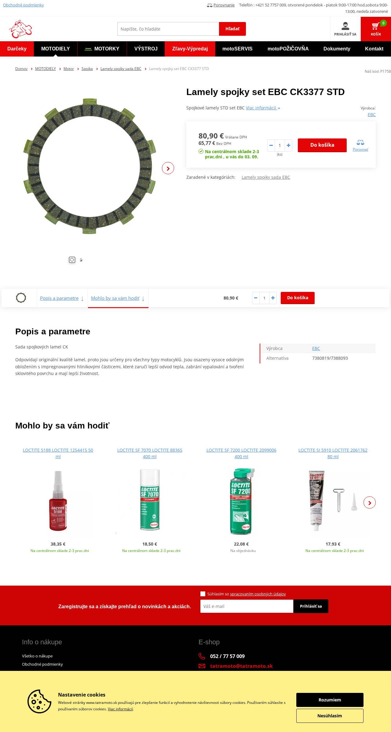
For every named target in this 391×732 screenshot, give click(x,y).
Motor (69, 68)
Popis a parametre (59, 298)
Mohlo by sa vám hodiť (115, 298)
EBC (372, 114)
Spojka (87, 68)
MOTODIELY (45, 68)
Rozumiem (330, 700)
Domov (21, 68)
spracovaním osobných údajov (258, 594)
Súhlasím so (246, 594)
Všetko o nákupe (37, 656)
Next (168, 168)
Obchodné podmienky (23, 5)
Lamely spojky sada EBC (120, 68)
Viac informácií (261, 108)
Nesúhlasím (329, 716)
